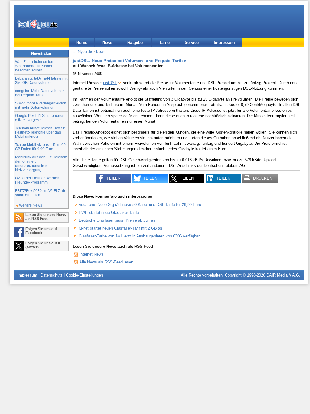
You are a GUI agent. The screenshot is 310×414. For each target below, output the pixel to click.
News (107, 42)
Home (81, 42)
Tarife (164, 42)
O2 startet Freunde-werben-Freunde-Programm (38, 180)
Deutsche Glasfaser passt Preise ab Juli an (117, 220)
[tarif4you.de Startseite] (37, 24)
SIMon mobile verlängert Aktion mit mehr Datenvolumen (40, 105)
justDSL (110, 83)
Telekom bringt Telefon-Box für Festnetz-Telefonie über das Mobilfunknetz (40, 132)
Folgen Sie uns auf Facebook (41, 231)
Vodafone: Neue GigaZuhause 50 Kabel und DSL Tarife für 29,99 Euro (140, 204)
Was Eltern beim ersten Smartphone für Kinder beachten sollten (34, 66)
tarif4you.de (82, 52)
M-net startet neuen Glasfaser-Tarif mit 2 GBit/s (120, 228)
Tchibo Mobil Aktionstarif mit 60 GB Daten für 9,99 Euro (40, 147)
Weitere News (30, 205)
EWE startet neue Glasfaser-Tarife (109, 212)
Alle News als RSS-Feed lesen (106, 262)
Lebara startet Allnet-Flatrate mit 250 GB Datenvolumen (41, 80)
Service (192, 42)
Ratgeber (135, 42)
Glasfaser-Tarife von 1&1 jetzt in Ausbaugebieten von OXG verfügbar (139, 236)
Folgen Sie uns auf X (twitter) (42, 245)
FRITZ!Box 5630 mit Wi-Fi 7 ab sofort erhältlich (40, 193)
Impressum (224, 42)
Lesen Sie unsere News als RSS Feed (45, 216)
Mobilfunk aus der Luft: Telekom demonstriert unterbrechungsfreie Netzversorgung (41, 163)
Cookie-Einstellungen (84, 275)
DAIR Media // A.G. (283, 275)
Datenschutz (52, 275)
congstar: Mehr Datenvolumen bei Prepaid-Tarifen (40, 93)
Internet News (91, 254)
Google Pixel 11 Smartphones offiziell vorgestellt (39, 118)
